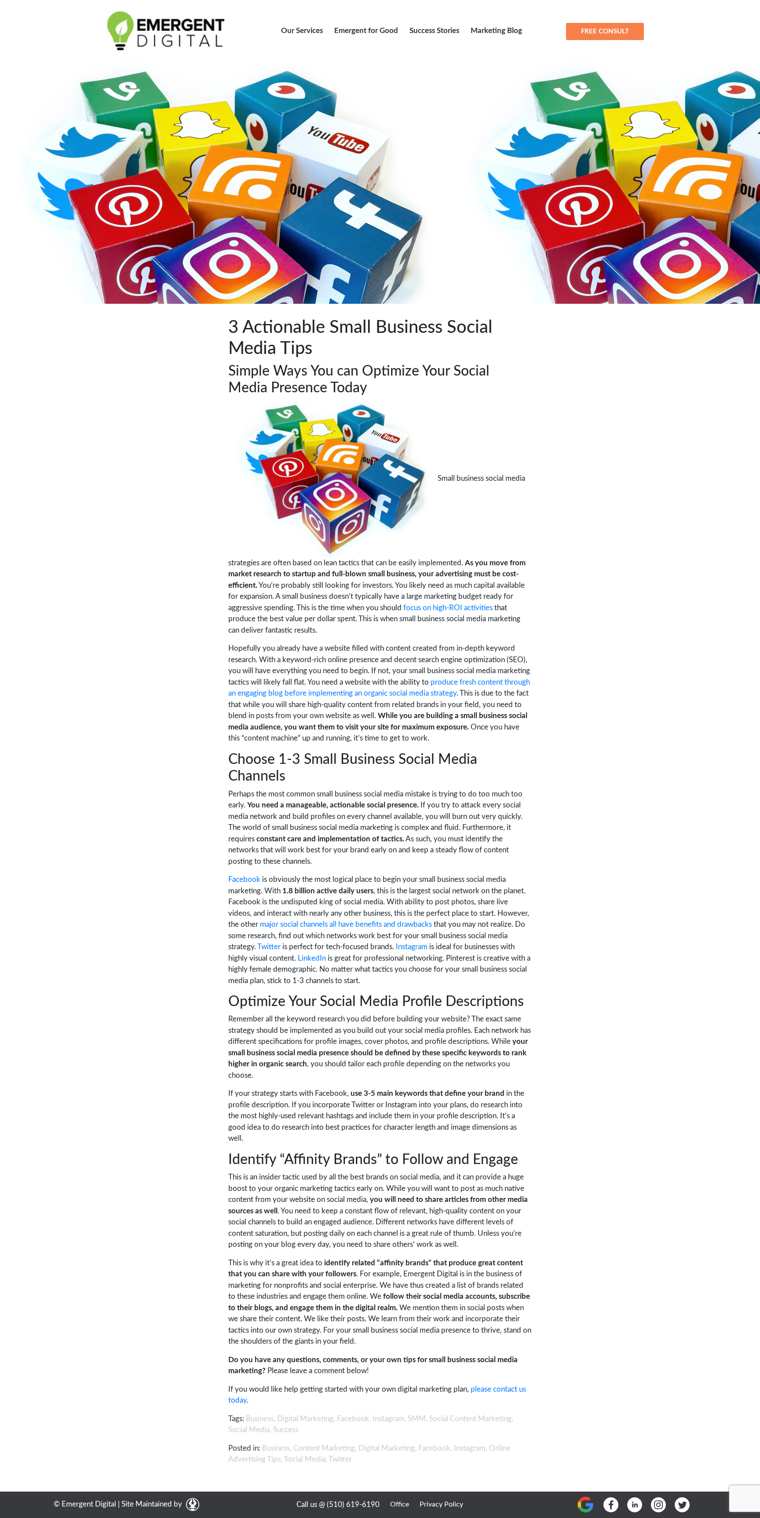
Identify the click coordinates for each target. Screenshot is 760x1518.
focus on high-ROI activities (448, 608)
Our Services (302, 30)
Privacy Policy (441, 1504)
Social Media (249, 1429)
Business (260, 1418)
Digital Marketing (305, 1418)
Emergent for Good (366, 30)
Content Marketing (324, 1448)
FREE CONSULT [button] (605, 31)
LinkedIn (312, 958)
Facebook (244, 879)
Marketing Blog (496, 30)
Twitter (269, 947)
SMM (417, 1418)
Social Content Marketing (470, 1418)
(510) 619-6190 (353, 1504)
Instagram (412, 947)
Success (285, 1429)
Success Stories (434, 30)
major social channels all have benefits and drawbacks (346, 924)
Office (399, 1504)
